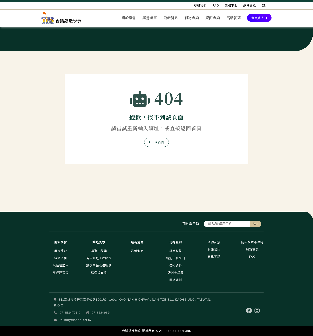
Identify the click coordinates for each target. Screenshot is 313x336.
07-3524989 (101, 312)
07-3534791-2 (70, 312)
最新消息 (170, 17)
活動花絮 (233, 17)
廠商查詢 (212, 17)
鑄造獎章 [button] (149, 17)
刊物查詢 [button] (191, 17)
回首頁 (159, 142)
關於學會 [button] (128, 17)
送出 (255, 223)
